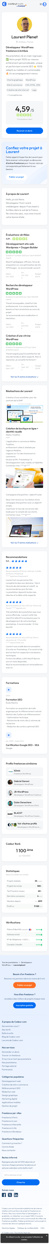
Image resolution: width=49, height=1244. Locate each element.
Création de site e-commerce (15, 1084)
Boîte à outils (7, 1033)
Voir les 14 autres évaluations (24, 376)
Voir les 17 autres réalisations (23, 542)
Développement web (11, 1081)
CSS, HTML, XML (32, 85)
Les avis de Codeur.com (12, 1040)
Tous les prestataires (10, 962)
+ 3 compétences (14, 95)
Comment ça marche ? (12, 1143)
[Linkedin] (16, 1195)
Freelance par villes (11, 1113)
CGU (42, 1228)
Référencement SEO (11, 1088)
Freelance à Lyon (9, 1121)
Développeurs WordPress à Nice (30, 827)
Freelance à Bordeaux (11, 1131)
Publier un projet (16, 177)
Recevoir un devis (24, 130)
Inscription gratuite (24, 1005)
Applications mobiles (11, 1102)
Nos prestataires (9, 1062)
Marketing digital (9, 1099)
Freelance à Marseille (11, 1124)
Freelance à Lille (9, 1128)
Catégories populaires (13, 1076)
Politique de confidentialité (27, 1228)
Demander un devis (10, 1052)
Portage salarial (9, 1066)
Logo (34, 90)
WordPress (31, 80)
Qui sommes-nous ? (10, 1026)
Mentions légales (8, 1228)
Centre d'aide (8, 1146)
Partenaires (7, 1069)
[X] (10, 1195)
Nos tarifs (6, 1029)
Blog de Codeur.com (11, 1036)
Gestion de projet (9, 1106)
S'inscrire (21, 1182)
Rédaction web (8, 1091)
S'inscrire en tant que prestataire (16, 1059)
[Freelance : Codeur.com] (15, 4)
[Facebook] (4, 1195)
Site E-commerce (14, 85)
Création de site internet (18, 90)
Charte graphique (15, 80)
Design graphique (10, 1095)
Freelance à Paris (9, 1117)
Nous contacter (9, 1150)
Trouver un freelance (11, 1055)
